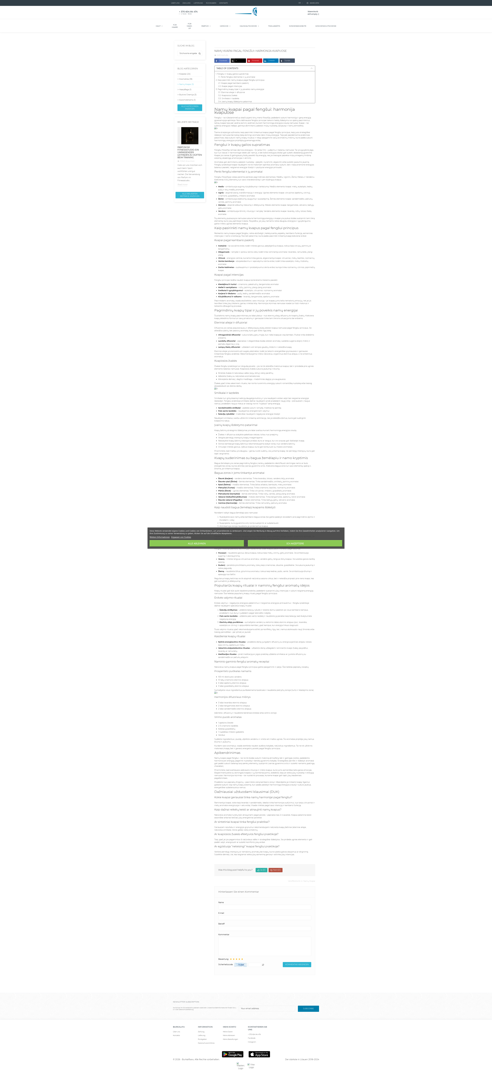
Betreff (221, 924)
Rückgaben (211, 3)
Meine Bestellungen (230, 1039)
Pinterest (255, 61)
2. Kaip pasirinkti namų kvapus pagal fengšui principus (240, 80)
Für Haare (175, 26)
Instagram (252, 1042)
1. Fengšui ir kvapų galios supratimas (232, 74)
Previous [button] (176, 158)
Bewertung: (223, 959)
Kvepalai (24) (185, 74)
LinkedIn (271, 61)
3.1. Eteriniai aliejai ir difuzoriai (231, 92)
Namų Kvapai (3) (186, 84)
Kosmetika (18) (185, 79)
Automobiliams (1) (187, 100)
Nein (277, 870)
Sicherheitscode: (225, 964)
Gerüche (224, 26)
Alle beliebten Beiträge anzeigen (189, 195)
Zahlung (187, 3)
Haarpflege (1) (185, 89)
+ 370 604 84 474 (254, 1034)
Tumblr (287, 61)
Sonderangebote (297, 26)
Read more (182, 184)
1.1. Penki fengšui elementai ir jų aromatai (236, 77)
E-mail (221, 913)
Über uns (175, 3)
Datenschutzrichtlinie (206, 1043)
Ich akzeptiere (295, 543)
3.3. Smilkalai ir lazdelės (228, 98)
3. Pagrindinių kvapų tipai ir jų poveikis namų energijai (240, 89)
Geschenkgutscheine (325, 26)
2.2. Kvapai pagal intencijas (230, 86)
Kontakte (223, 3)
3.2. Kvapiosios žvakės (227, 95)
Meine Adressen (229, 1035)
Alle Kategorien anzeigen (189, 107)
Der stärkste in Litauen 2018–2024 (302, 1059)
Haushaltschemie (248, 26)
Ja (262, 870)
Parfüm (205, 26)
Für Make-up (189, 26)
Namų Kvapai (309, 881)
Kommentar (223, 934)
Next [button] (203, 158)
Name (221, 902)
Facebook (223, 61)
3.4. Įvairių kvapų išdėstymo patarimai (235, 101)
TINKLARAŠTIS (274, 26)
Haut (158, 26)
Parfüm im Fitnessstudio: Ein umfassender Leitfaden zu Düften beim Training (189, 152)
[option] (190, 156)
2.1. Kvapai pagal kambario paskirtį (233, 83)
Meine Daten (228, 1032)
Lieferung (198, 3)
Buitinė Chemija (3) (188, 94)
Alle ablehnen (197, 543)
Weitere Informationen (160, 537)
